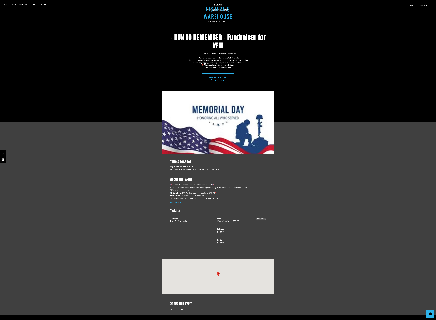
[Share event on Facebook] (171, 309)
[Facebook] (3, 154)
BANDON (218, 4)
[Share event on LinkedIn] (182, 309)
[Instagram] (3, 159)
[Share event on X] (177, 309)
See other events (218, 80)
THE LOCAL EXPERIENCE (218, 21)
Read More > (175, 202)
